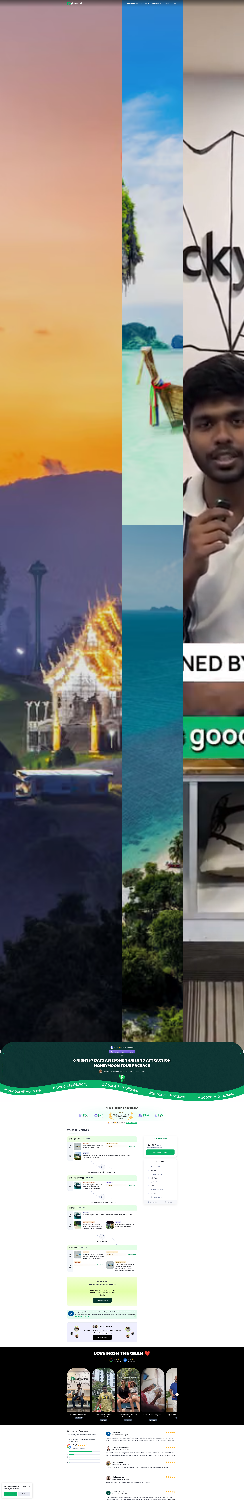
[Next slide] (177, 1394)
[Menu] (175, 3)
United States (10, 1494)
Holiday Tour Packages (152, 3)
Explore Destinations (134, 3)
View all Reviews (131, 1122)
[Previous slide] (67, 1394)
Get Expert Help (102, 1337)
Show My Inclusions (102, 1300)
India (23, 1494)
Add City (153, 1166)
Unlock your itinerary (160, 1152)
